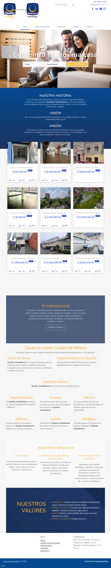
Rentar (27, 64)
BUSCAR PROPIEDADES (77, 64)
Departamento (52, 64)
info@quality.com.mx (98, 4)
